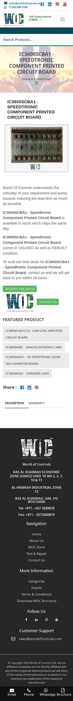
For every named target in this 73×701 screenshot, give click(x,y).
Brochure (64, 694)
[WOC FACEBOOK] (26, 621)
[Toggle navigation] (62, 19)
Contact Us (48, 302)
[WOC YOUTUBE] (56, 621)
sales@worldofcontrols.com (25, 3)
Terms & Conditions (36, 594)
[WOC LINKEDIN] (36, 621)
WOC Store (36, 547)
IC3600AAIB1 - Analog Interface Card (34, 347)
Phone (29, 694)
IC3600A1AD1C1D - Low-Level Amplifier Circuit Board (34, 334)
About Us (36, 540)
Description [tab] (14, 403)
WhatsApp (48, 694)
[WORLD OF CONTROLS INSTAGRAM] (57, 4)
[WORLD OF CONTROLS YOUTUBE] (64, 4)
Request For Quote (20, 289)
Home (26, 79)
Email (12, 694)
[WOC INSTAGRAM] (46, 621)
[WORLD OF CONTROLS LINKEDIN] (50, 4)
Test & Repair (36, 553)
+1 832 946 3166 (18, 7)
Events (36, 588)
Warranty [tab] (37, 403)
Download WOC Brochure (36, 601)
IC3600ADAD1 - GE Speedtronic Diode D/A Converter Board (33, 360)
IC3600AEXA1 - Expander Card (27, 373)
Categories (36, 581)
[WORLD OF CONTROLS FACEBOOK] (42, 4)
